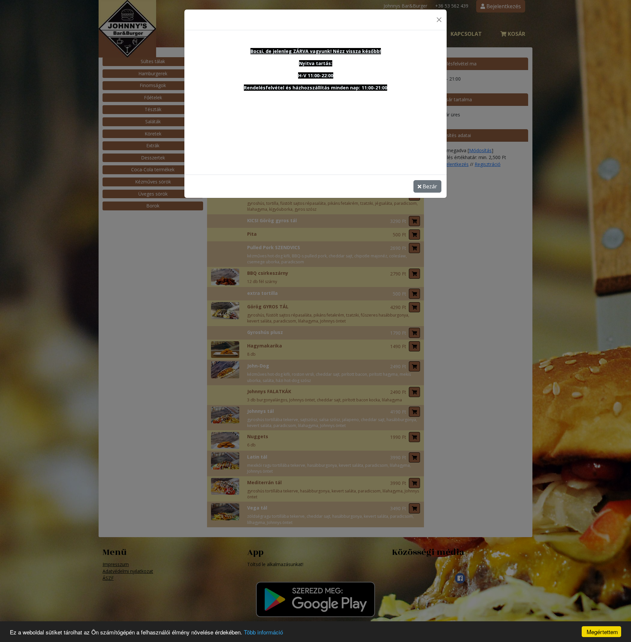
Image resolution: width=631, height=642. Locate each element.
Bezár (429, 186)
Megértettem (602, 632)
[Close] (439, 20)
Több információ (263, 632)
